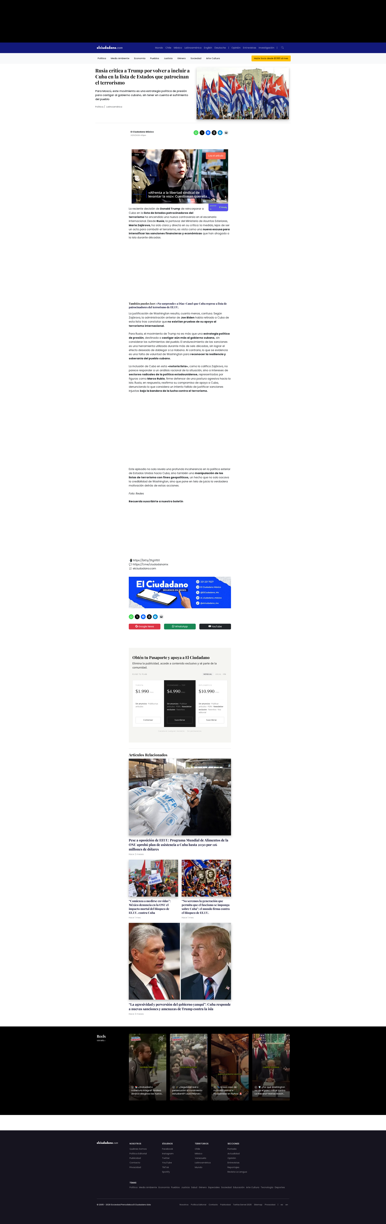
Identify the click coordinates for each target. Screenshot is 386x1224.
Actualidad (234, 1153)
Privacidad (135, 1167)
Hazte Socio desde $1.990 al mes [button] (271, 58)
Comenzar (148, 720)
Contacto (135, 1162)
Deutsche (220, 47)
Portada (232, 1148)
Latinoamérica (192, 47)
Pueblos (154, 58)
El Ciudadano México (142, 131)
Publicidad (135, 1158)
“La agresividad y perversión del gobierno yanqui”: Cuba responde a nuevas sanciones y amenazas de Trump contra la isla (180, 1006)
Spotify (166, 1171)
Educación (239, 1187)
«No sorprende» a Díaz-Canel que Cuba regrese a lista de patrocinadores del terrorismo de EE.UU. (178, 305)
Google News (146, 626)
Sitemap (258, 1204)
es (282, 1204)
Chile (168, 47)
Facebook (167, 1148)
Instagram (168, 1153)
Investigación (266, 47)
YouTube (216, 626)
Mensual (208, 674)
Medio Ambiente (120, 58)
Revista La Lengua (237, 1171)
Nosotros (184, 1204)
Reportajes (233, 1167)
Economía (139, 58)
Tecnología (267, 1187)
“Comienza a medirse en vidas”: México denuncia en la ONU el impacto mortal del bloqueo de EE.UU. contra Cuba (150, 907)
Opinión (235, 47)
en (286, 1204)
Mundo (159, 47)
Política (102, 58)
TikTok (165, 1167)
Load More (193, 1119)
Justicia (168, 58)
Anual (220, 674)
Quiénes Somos (138, 1148)
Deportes (280, 1187)
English (208, 47)
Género (181, 58)
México (178, 47)
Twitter (166, 1158)
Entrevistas (249, 47)
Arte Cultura (213, 58)
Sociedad (196, 58)
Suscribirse (180, 720)
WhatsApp (181, 626)
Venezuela (200, 1158)
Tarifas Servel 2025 (242, 1204)
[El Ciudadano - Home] (109, 48)
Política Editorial (138, 1153)
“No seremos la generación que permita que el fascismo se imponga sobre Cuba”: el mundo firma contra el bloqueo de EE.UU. (206, 907)
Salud (194, 1187)
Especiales (214, 1187)
